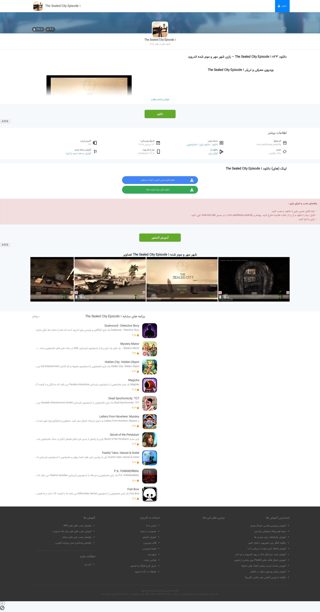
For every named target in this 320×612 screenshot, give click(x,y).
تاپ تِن (88, 564)
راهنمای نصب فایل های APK (77, 526)
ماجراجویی (192, 145)
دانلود (160, 113)
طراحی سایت (150, 560)
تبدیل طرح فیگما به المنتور (143, 566)
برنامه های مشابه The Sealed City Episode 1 (115, 316)
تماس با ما (151, 526)
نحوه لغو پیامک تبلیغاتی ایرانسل (270, 531)
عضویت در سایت (148, 531)
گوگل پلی (213, 153)
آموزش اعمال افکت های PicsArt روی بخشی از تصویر (260, 560)
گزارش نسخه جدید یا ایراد (78, 153)
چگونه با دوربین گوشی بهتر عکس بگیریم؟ (265, 577)
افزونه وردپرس (149, 549)
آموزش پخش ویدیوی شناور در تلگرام (268, 572)
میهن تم (152, 554)
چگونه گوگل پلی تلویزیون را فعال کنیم (267, 543)
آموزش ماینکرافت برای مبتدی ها (270, 537)
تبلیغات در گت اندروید (145, 572)
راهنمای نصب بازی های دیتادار (76, 537)
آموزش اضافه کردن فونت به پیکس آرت (266, 549)
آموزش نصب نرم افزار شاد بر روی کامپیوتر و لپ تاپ (260, 554)
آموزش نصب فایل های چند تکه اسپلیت (72, 531)
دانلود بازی (204, 145)
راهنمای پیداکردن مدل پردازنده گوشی (73, 543)
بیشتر (35, 317)
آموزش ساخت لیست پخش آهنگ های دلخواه (263, 566)
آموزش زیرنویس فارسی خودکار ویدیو (268, 526)
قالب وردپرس (150, 543)
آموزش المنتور (160, 237)
